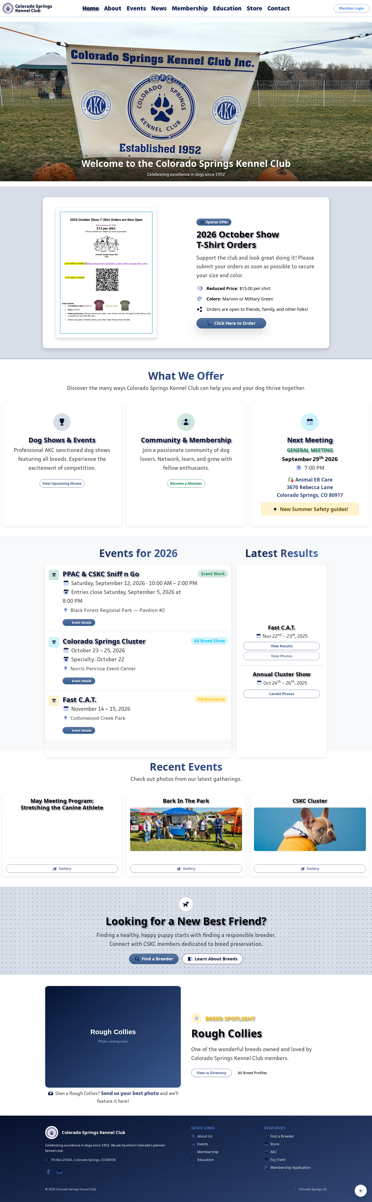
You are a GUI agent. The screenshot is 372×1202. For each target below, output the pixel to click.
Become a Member (186, 483)
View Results (282, 646)
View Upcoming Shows (61, 483)
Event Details (81, 622)
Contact (278, 8)
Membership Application (290, 1167)
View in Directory (211, 1072)
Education (227, 8)
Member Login (351, 8)
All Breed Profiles (252, 1072)
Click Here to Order (235, 323)
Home (90, 8)
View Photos (281, 656)
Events (136, 8)
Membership (190, 8)
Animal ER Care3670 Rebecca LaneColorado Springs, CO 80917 (310, 487)
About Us (204, 1136)
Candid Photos (281, 693)
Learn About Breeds (216, 959)
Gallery (65, 868)
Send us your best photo (130, 1093)
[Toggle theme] (361, 1191)
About (112, 8)
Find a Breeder (157, 959)
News (159, 8)
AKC (273, 1151)
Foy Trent (277, 1159)
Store (254, 8)
